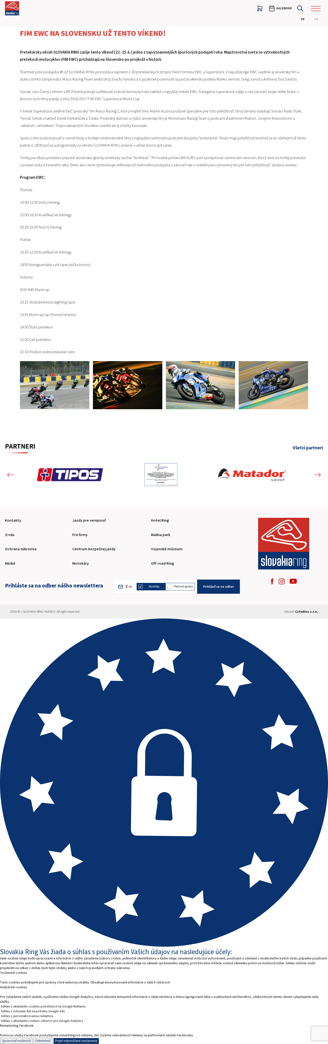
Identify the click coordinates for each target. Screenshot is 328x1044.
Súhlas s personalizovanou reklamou (27, 1016)
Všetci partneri (308, 448)
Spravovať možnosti (16, 1040)
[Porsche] (252, 475)
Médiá (10, 563)
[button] (10, 475)
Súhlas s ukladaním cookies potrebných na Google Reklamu (43, 1006)
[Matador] (144, 475)
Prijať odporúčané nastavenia (76, 1040)
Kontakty (13, 520)
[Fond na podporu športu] (53, 475)
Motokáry (80, 563)
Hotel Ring (160, 520)
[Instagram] (282, 581)
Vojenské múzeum (166, 549)
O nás (9, 534)
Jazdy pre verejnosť (89, 520)
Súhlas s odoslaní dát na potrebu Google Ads (33, 1011)
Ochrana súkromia (20, 549)
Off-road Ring (162, 563)
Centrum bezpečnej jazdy (93, 549)
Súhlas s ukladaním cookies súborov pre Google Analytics (42, 1021)
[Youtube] (293, 581)
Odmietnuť (43, 1040)
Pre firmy (80, 534)
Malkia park (160, 534)
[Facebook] (272, 581)
